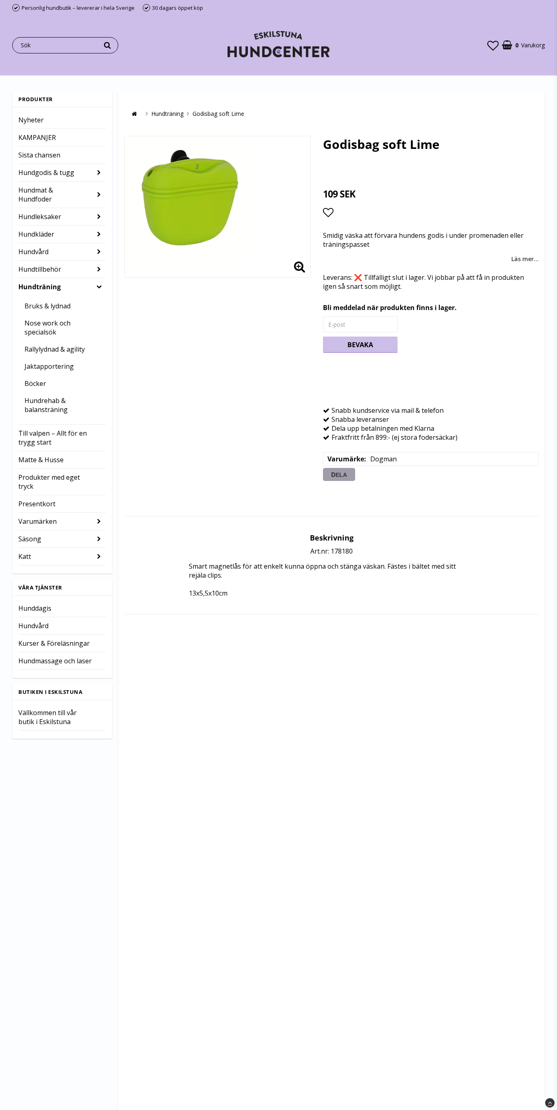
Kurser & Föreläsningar (54, 643)
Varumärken (37, 521)
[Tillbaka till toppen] (550, 1103)
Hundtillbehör (39, 269)
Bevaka (360, 344)
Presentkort (36, 503)
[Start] (134, 114)
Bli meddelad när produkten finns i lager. (390, 307)
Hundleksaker (39, 216)
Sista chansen (39, 155)
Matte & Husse (41, 459)
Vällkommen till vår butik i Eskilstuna (47, 717)
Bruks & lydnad (47, 305)
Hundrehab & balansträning (46, 405)
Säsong (29, 538)
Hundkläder (36, 234)
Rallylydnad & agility (54, 349)
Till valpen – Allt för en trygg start (52, 438)
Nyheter (31, 119)
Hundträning (39, 286)
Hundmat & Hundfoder (35, 195)
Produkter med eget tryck (49, 482)
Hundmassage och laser (55, 660)
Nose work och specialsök (47, 328)
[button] (493, 45)
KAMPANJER (37, 137)
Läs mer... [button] (525, 259)
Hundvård (33, 251)
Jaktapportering (49, 366)
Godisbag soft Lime (218, 113)
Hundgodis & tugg (46, 172)
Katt (24, 556)
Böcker (35, 383)
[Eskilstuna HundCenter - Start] (278, 45)
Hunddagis (34, 608)
